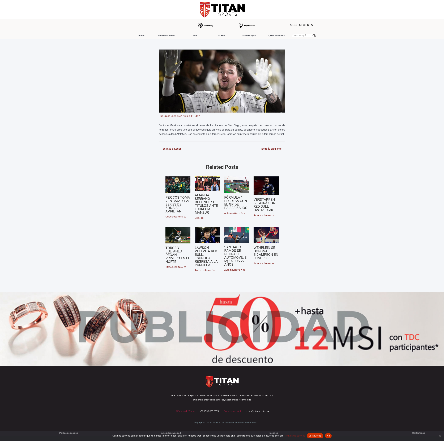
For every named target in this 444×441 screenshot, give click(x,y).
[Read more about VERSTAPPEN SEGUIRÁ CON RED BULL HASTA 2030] (266, 185)
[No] (439, 436)
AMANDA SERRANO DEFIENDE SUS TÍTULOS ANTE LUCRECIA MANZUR (206, 204)
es (185, 216)
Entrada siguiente (273, 149)
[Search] (314, 36)
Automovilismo (166, 35)
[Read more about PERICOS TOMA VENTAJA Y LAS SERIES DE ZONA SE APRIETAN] (178, 184)
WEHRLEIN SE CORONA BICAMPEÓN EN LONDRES (266, 253)
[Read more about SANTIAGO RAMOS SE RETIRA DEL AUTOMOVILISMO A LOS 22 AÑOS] (236, 235)
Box (195, 35)
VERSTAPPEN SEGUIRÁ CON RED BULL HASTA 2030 (264, 204)
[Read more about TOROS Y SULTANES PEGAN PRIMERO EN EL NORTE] (178, 235)
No (328, 435)
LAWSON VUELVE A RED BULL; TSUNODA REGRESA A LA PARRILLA (206, 256)
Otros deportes (276, 35)
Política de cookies (295, 435)
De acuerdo (315, 435)
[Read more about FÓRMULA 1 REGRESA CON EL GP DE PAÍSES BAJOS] (236, 184)
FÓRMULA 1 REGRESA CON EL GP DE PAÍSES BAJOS (235, 202)
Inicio (141, 35)
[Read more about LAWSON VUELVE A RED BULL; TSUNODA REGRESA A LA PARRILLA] (207, 235)
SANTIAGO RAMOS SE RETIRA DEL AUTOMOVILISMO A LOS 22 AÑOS (235, 255)
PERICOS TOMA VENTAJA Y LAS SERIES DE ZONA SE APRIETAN (177, 204)
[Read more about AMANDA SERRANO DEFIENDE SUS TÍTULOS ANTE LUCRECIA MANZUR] (207, 183)
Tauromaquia (249, 35)
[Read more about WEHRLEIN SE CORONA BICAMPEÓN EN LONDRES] (266, 235)
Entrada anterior (170, 149)
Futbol (221, 35)
